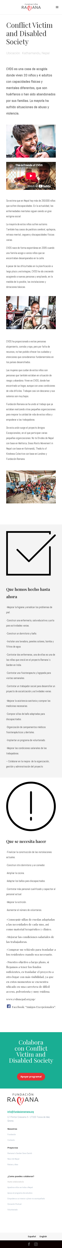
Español (32, 1236)
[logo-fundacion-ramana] (22, 1104)
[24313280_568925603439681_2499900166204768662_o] (31, 156)
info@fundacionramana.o (19, 1111)
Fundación (11, 1134)
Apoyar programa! (31, 1076)
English (43, 1236)
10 (42, 154)
